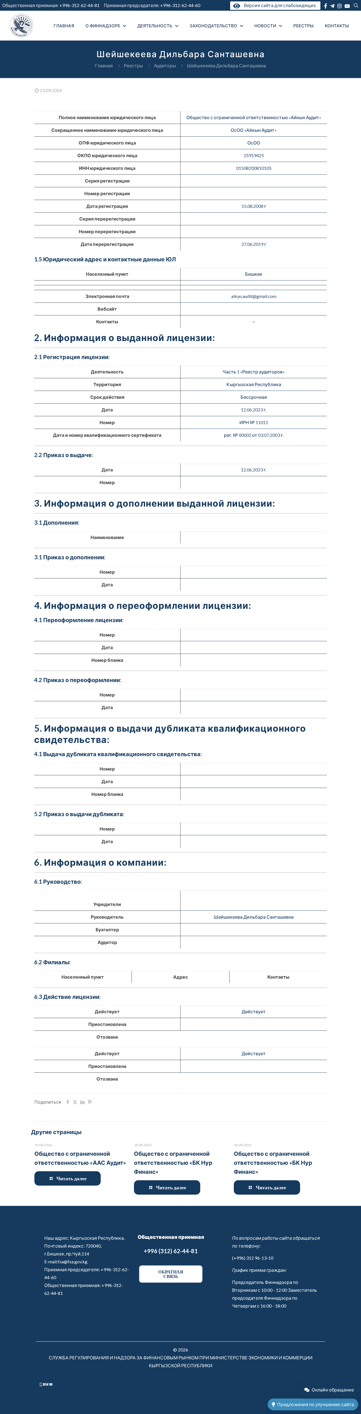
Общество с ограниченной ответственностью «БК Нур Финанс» (173, 1162)
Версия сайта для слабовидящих (279, 5)
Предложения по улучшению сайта (315, 1404)
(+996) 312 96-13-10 (252, 1258)
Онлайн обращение (333, 1389)
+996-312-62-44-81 (80, 5)
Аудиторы (165, 65)
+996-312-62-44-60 (180, 5)
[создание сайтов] (45, 1384)
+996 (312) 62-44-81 (171, 1251)
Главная (104, 65)
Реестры (133, 65)
